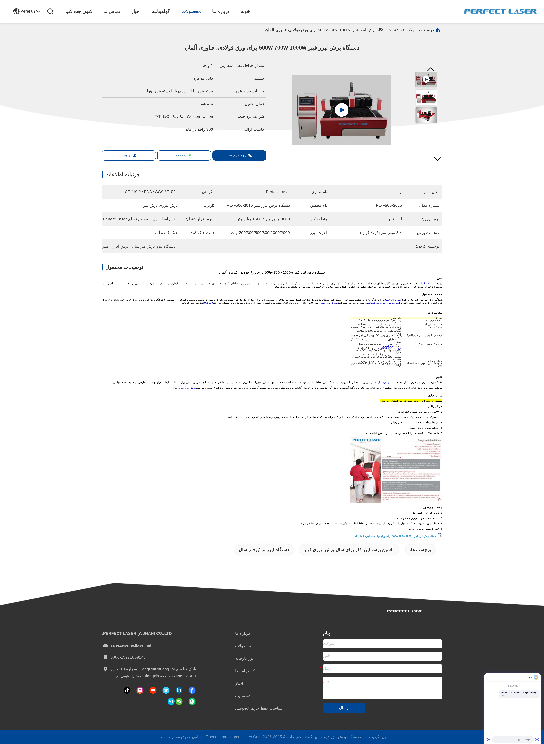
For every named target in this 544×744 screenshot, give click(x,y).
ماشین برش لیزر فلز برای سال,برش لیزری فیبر (349, 549)
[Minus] (488, 677)
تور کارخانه (244, 658)
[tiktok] (153, 690)
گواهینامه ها (245, 671)
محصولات (191, 11)
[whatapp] (192, 701)
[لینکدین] (179, 690)
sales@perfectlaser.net (130, 645)
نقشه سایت (245, 696)
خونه (245, 11)
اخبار (136, 11)
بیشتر (397, 30)
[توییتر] (166, 690)
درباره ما (220, 11)
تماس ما (111, 11)
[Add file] (537, 739)
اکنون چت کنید (79, 11)
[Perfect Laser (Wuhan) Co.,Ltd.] (500, 11)
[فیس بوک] (192, 690)
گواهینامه (161, 11)
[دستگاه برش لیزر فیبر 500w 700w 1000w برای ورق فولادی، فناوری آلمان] (341, 110)
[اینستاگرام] (140, 690)
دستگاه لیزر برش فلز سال (264, 549)
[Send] (488, 739)
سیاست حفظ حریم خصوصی (258, 708)
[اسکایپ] (171, 701)
